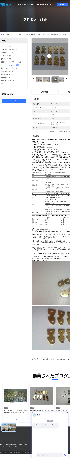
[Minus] (65, 415)
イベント (34, 4)
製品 (28, 4)
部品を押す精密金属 (41, 359)
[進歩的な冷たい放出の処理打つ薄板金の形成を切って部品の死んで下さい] (15, 396)
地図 (1, 452)
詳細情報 (44, 92)
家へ (19, 4)
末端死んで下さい (55, 359)
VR (38, 4)
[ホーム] (5, 4)
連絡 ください (49, 4)
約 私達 (24, 4)
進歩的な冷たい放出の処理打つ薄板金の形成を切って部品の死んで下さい (15, 412)
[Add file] (34, 455)
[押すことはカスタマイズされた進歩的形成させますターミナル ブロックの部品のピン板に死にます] (50, 56)
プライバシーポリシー (10, 452)
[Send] (65, 455)
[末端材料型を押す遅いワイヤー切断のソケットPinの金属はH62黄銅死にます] (41, 396)
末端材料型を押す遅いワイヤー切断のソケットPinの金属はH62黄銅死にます (41, 412)
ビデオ (42, 4)
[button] (12, 400)
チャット (63, 4)
